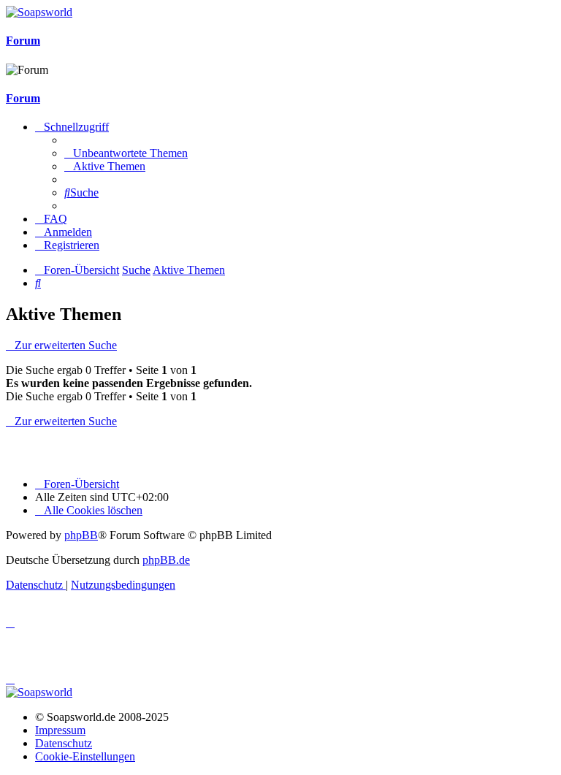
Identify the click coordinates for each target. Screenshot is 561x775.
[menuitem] (126, 153)
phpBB (81, 535)
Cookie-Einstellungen (85, 756)
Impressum (60, 730)
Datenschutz (63, 743)
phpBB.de (166, 560)
